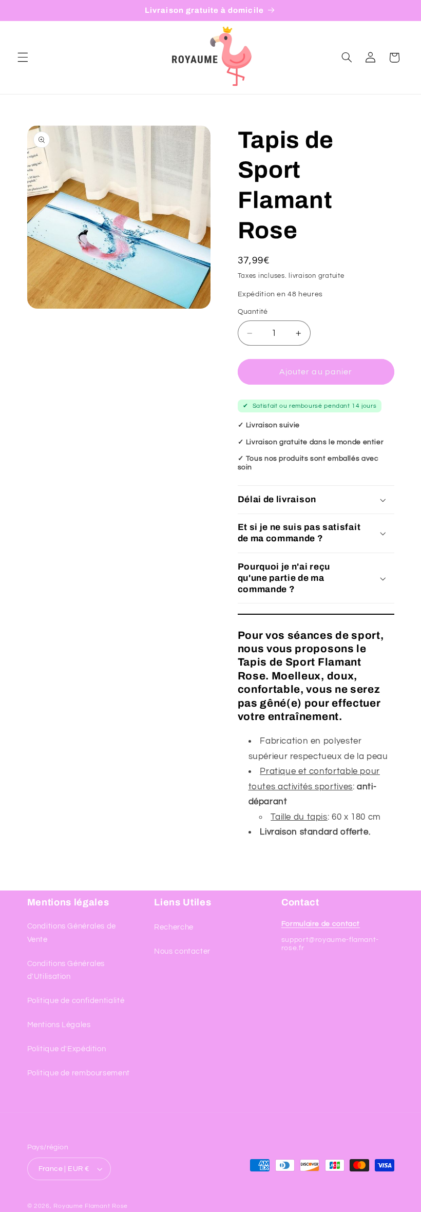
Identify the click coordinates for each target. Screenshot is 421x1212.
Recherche (174, 927)
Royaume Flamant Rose (90, 1206)
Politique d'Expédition (66, 1049)
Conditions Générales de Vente (72, 932)
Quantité (253, 311)
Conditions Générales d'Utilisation (66, 970)
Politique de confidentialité (76, 1001)
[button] (22, 57)
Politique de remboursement (78, 1073)
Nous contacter (182, 951)
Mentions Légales (59, 1025)
